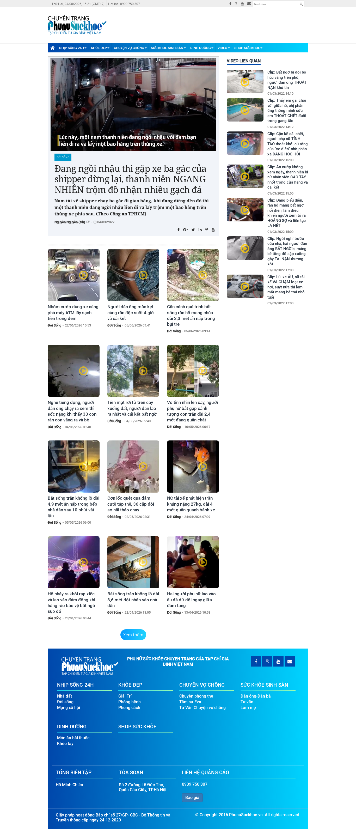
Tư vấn (247, 701)
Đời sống (65, 701)
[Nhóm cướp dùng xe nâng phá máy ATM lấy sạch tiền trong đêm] (74, 275)
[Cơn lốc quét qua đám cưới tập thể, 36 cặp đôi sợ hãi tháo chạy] (133, 466)
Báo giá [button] (192, 797)
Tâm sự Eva (190, 701)
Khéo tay (65, 743)
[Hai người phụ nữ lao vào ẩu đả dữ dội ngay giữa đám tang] (193, 562)
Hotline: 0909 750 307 (124, 4)
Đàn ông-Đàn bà (256, 696)
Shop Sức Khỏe (247, 48)
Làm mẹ (248, 707)
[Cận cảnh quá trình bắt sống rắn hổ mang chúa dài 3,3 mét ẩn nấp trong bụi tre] (193, 275)
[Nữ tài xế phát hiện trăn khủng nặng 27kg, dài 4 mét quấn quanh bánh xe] (193, 466)
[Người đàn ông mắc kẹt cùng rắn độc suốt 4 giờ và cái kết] (133, 275)
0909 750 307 (194, 784)
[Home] (52, 47)
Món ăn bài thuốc (73, 737)
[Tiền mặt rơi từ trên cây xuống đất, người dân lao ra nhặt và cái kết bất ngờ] (133, 371)
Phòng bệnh (129, 701)
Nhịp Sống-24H (71, 48)
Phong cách (129, 707)
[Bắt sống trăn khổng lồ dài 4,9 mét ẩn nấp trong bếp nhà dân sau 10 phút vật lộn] (74, 466)
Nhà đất (64, 696)
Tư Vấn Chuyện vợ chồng (202, 707)
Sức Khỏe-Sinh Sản (167, 48)
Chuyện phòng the (196, 696)
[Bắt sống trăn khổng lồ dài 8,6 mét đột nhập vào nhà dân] (133, 562)
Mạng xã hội (68, 707)
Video (222, 48)
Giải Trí (125, 696)
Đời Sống (63, 157)
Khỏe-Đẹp (99, 48)
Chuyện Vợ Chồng (129, 48)
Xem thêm (133, 635)
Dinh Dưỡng (200, 48)
